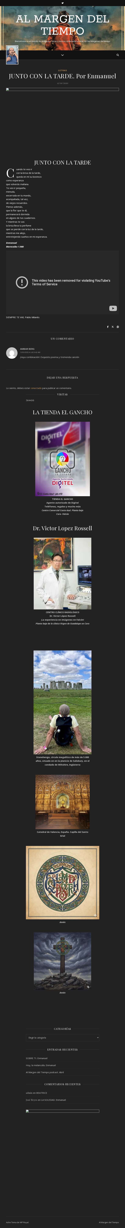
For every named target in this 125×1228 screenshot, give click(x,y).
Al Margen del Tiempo (62, 25)
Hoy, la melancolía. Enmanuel (41, 1065)
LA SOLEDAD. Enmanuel (53, 1099)
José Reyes (31, 1099)
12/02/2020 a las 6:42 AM (30, 352)
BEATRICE (41, 1092)
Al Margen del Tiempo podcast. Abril (45, 1072)
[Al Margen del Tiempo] (12, 55)
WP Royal (24, 1222)
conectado (36, 388)
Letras (62, 70)
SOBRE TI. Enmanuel (36, 1058)
